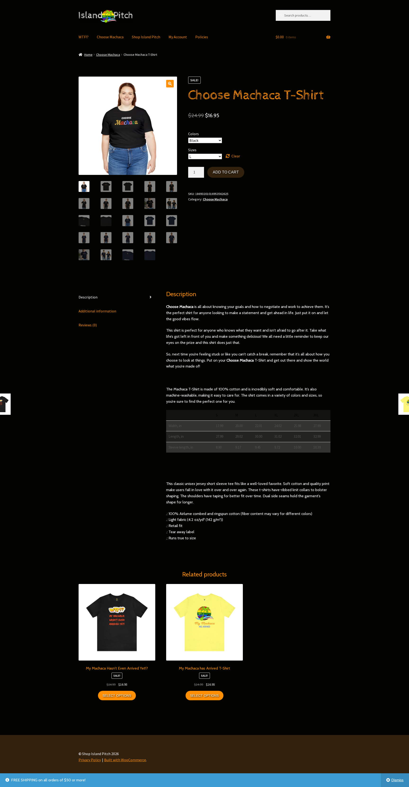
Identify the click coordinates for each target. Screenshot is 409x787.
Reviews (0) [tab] (88, 325)
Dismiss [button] (397, 780)
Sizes (192, 149)
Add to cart (226, 172)
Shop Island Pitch (146, 37)
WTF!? (84, 37)
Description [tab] (88, 297)
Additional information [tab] (97, 311)
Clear (235, 156)
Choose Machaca (110, 37)
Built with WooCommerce (125, 759)
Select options (116, 695)
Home (88, 54)
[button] (170, 83)
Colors (193, 133)
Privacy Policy (90, 759)
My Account (178, 37)
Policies (201, 37)
